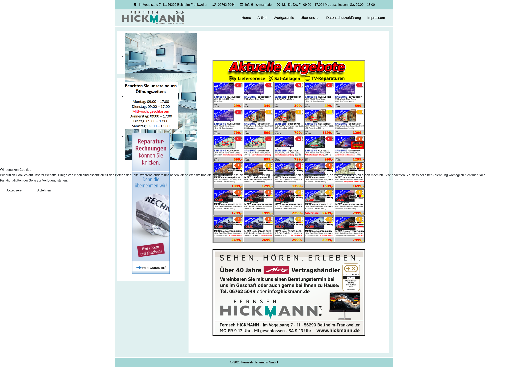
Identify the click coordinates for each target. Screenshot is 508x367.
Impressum (270, 197)
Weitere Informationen (245, 197)
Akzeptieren (15, 190)
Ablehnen (44, 190)
